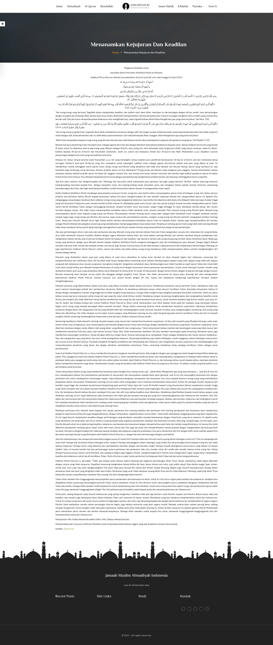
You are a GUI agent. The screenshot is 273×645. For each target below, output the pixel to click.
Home (115, 52)
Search (212, 6)
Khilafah (183, 6)
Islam (59, 6)
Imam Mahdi (166, 6)
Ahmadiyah (73, 6)
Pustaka (197, 6)
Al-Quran (90, 6)
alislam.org (69, 528)
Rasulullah (106, 6)
